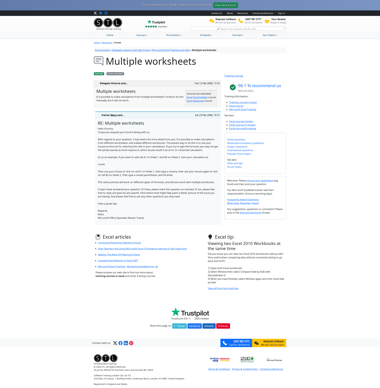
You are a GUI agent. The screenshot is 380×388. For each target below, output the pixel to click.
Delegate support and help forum (131, 50)
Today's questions (237, 146)
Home (109, 35)
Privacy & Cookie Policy (245, 369)
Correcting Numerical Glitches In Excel (119, 242)
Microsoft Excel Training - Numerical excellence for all (128, 266)
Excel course (236, 106)
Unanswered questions (240, 150)
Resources (243, 13)
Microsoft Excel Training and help (171, 50)
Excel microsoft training (242, 128)
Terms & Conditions (219, 369)
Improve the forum (250, 212)
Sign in (281, 13)
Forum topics (234, 166)
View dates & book (225, 5)
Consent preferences (262, 13)
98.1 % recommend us (259, 85)
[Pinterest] (131, 343)
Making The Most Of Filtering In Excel (119, 254)
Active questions (236, 139)
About (230, 13)
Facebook (194, 326)
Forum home (102, 50)
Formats (237, 35)
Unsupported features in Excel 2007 (118, 260)
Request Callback (273, 341)
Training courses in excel (243, 102)
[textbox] (238, 29)
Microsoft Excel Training (242, 109)
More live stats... (246, 90)
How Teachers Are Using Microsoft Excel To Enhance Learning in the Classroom (142, 248)
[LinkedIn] (105, 13)
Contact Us (216, 13)
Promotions (173, 35)
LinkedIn (209, 326)
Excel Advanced (195, 100)
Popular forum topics (239, 153)
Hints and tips (235, 163)
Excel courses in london (242, 125)
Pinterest (223, 326)
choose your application (260, 180)
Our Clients (269, 35)
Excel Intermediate (197, 97)
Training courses (233, 75)
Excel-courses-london (241, 121)
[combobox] (238, 29)
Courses (140, 35)
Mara (113, 115)
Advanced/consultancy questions (245, 143)
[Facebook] (100, 13)
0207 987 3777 (242, 341)
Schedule (205, 35)
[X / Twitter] (95, 13)
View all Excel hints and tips (223, 288)
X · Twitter (179, 326)
